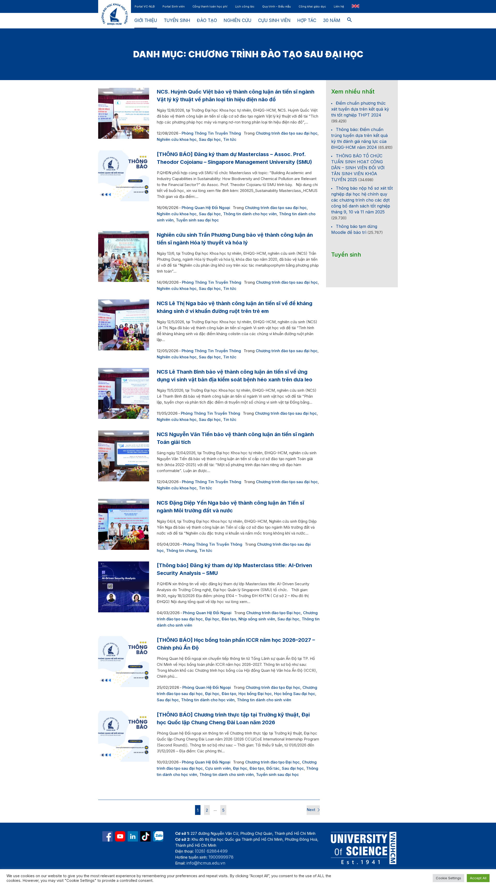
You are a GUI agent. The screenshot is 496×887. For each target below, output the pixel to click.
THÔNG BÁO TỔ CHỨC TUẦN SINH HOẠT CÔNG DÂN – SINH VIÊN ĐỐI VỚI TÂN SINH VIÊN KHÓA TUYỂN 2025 (358, 167)
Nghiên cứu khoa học (177, 139)
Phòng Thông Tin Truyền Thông (211, 133)
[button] (349, 20)
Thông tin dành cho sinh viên (264, 699)
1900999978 (221, 857)
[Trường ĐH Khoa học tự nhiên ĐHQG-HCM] (107, 836)
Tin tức (229, 139)
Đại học (212, 618)
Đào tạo (229, 618)
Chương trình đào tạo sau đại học (286, 133)
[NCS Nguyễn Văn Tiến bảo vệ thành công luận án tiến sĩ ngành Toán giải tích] (123, 455)
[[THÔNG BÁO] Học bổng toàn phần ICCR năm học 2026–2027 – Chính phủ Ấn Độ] (123, 661)
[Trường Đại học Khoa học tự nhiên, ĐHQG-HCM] (120, 836)
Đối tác (273, 768)
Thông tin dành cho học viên (250, 213)
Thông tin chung (181, 550)
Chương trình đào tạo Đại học (273, 612)
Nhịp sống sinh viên (256, 618)
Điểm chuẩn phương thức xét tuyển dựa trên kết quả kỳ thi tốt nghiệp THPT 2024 (360, 109)
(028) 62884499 (211, 851)
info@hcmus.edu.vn (206, 863)
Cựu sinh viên (218, 768)
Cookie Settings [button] (448, 878)
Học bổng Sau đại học (294, 693)
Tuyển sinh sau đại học (197, 220)
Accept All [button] (478, 878)
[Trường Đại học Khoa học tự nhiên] (133, 836)
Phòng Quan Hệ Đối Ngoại (206, 207)
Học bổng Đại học (255, 693)
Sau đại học (210, 139)
